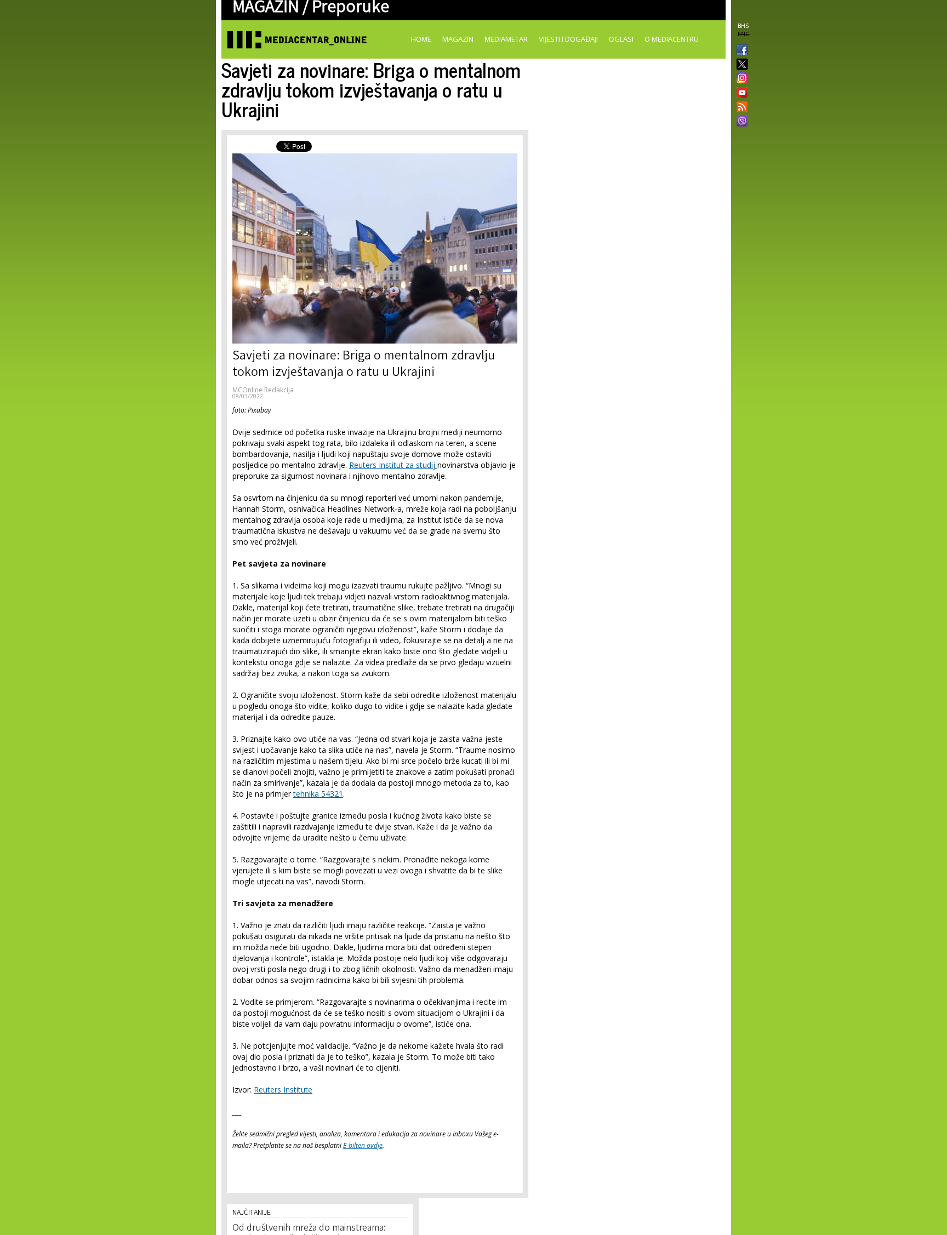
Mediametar (506, 39)
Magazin (458, 39)
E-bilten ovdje (363, 1145)
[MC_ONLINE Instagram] (740, 79)
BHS (743, 26)
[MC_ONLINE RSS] (740, 108)
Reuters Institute (283, 1089)
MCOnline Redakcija (263, 389)
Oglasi (621, 39)
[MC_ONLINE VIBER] (740, 122)
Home (421, 39)
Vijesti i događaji (568, 39)
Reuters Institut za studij (393, 465)
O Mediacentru (671, 39)
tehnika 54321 (318, 793)
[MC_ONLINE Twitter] (740, 65)
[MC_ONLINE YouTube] (740, 92)
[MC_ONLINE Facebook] (740, 51)
